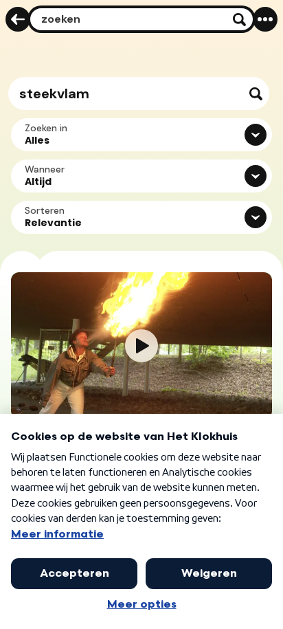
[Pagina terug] (17, 19)
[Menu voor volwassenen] (265, 19)
